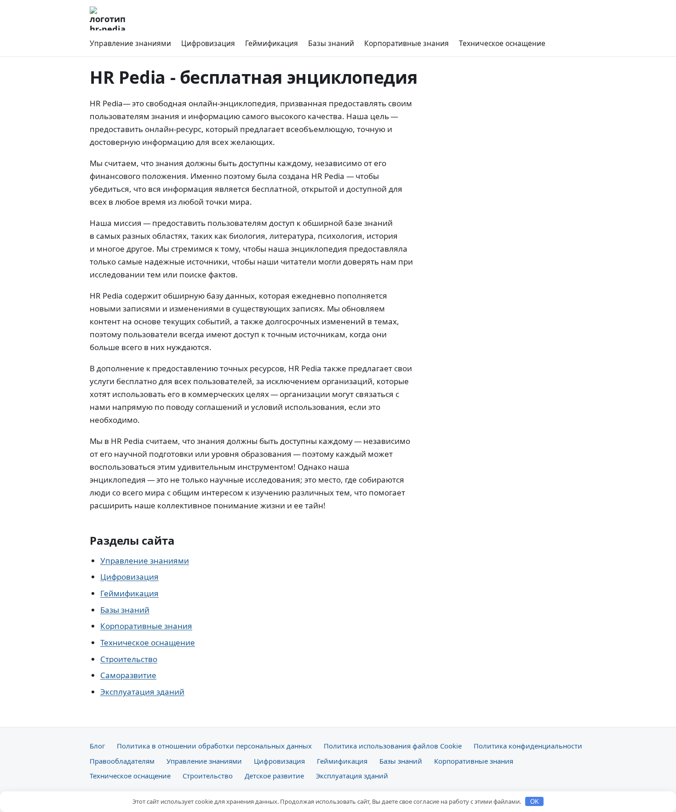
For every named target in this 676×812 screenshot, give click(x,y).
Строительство (128, 659)
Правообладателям (122, 761)
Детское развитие (274, 775)
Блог (97, 745)
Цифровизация (208, 43)
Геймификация (271, 43)
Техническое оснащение (502, 43)
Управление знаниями (130, 43)
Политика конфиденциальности (528, 745)
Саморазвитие (128, 675)
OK (534, 801)
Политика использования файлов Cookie (393, 745)
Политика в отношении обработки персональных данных (214, 745)
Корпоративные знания (406, 43)
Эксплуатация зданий (142, 691)
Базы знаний (331, 43)
